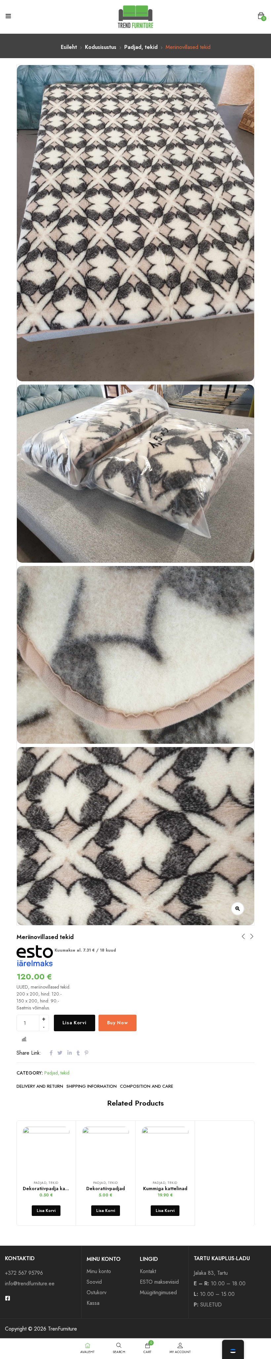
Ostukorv (96, 1292)
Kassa (93, 1303)
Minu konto (99, 1271)
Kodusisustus (100, 47)
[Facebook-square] (7, 1298)
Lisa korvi (74, 1022)
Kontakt (148, 1271)
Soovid (94, 1282)
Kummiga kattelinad (165, 1188)
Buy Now (117, 1022)
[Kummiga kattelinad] (165, 1150)
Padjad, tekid (141, 47)
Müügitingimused (158, 1292)
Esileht (69, 47)
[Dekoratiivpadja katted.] (46, 1150)
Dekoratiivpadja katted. (49, 1188)
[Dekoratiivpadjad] (105, 1150)
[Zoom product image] (237, 908)
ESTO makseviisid (159, 1282)
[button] (261, 15)
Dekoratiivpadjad (105, 1188)
